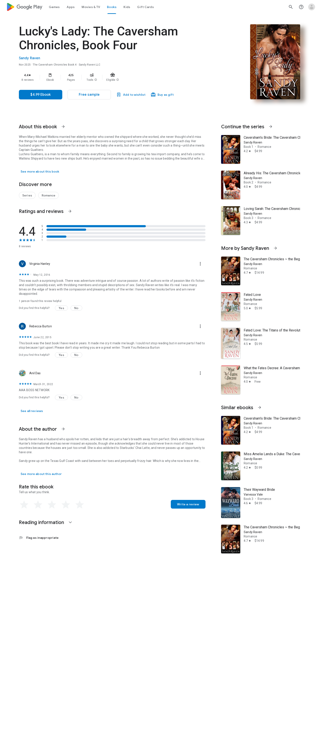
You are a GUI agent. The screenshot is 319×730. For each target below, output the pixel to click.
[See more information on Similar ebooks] (259, 407)
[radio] (24, 504)
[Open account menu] (311, 7)
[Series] (27, 195)
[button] (95, 79)
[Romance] (48, 195)
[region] (105, 77)
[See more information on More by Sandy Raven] (275, 248)
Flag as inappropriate (39, 538)
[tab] (54, 7)
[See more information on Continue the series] (270, 126)
